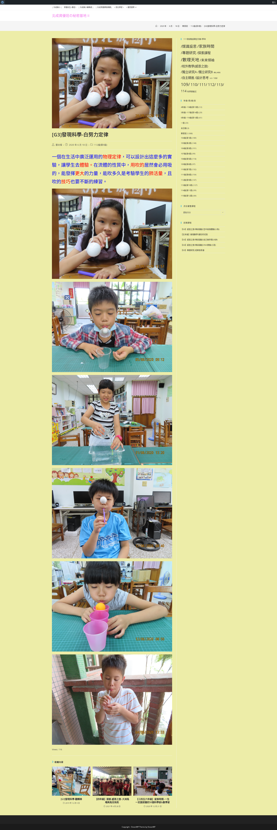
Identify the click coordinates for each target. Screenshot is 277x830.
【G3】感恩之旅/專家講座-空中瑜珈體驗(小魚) (200, 229)
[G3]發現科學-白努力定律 (214, 26)
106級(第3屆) (186, 148)
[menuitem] (2, 2)
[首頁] (156, 26)
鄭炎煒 (59, 144)
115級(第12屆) (187, 195)
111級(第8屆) (186, 174)
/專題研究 (188, 52)
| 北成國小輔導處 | (85, 7)
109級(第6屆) (186, 164)
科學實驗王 (192, 91)
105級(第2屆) (186, 143)
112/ (212, 84)
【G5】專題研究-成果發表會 (192, 250)
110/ (195, 84)
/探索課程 (204, 53)
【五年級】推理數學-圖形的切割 (194, 234)
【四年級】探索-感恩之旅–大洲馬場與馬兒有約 (112, 800)
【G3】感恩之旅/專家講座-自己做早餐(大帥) (199, 239)
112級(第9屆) (100, 144)
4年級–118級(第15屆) (190, 107)
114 (184, 91)
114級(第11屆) (187, 190)
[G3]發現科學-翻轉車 (71, 799)
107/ (211, 78)
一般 (183, 123)
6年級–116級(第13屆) (190, 117)
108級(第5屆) (186, 159)
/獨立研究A (189, 72)
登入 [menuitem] (274, 2)
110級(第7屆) (186, 169)
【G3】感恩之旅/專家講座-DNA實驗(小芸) (198, 245)
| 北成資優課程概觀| (104, 7)
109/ (185, 84)
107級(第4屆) (186, 153)
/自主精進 (187, 78)
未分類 (184, 128)
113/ (220, 84)
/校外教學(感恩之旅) (194, 66)
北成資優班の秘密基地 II (70, 15)
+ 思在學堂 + (119, 7)
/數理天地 (190, 59)
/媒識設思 (189, 46)
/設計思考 (202, 77)
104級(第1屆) (186, 138)
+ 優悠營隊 (130, 7)
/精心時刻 (217, 73)
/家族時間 (205, 46)
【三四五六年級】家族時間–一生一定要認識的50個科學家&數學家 (152, 800)
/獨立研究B (205, 72)
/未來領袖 (207, 60)
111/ (203, 84)
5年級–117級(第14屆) (190, 112)
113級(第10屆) (187, 185)
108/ (215, 78)
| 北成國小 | (57, 7)
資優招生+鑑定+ (70, 7)
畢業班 (184, 133)
